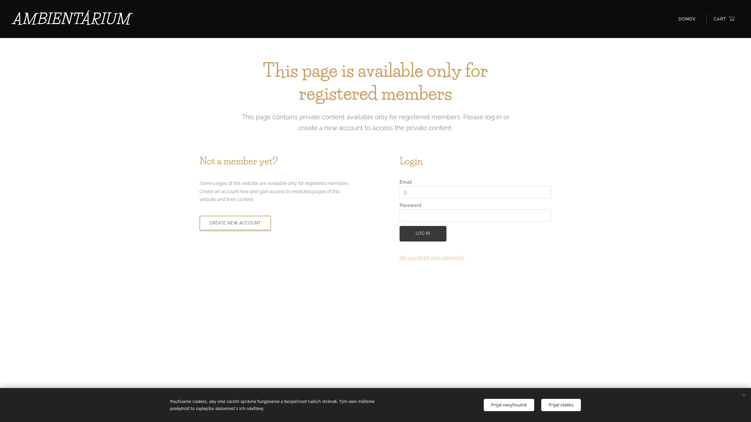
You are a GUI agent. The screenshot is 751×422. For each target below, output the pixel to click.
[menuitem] (689, 19)
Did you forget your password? (432, 258)
